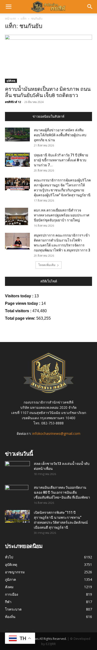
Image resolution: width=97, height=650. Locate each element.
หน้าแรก (10, 18)
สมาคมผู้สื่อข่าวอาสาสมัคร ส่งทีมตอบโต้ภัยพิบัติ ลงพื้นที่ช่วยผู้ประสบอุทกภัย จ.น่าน (60, 135)
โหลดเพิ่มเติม (46, 265)
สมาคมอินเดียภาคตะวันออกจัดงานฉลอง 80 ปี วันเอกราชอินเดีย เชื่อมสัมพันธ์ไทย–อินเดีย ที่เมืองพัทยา (62, 492)
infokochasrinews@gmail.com (56, 433)
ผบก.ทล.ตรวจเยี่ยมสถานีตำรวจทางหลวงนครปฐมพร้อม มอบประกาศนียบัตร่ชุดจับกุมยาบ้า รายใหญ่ (61, 215)
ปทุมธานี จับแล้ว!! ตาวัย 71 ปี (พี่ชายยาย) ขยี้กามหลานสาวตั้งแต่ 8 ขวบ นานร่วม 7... (61, 160)
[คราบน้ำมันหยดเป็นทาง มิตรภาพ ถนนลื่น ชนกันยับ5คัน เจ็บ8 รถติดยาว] (48, 59)
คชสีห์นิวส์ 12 (13, 102)
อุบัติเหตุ (10, 80)
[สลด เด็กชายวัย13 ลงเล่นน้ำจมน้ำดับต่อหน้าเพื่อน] (17, 468)
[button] (8, 6)
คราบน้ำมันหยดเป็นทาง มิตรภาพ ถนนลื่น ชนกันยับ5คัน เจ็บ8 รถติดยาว (48, 92)
